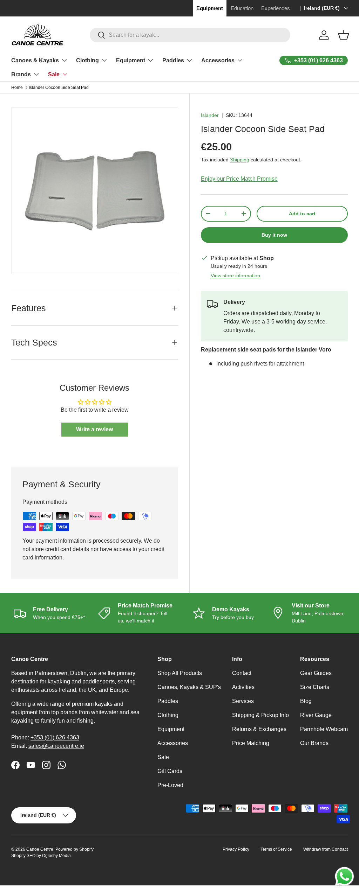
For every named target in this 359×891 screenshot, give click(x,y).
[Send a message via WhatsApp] (344, 876)
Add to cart (302, 213)
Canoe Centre (39, 849)
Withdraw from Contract (325, 849)
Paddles (167, 701)
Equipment (170, 729)
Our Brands (314, 743)
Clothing (167, 715)
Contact (241, 673)
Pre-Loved (170, 785)
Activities (243, 687)
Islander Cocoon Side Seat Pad (59, 87)
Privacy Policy (236, 849)
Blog (306, 701)
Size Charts (314, 687)
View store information (235, 275)
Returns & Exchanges (259, 729)
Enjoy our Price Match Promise (239, 179)
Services (243, 701)
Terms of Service (276, 849)
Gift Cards (169, 771)
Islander (210, 115)
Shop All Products (179, 673)
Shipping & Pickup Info (260, 715)
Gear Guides (316, 673)
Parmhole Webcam (324, 729)
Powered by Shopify (74, 849)
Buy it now (274, 235)
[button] (343, 35)
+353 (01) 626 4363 (55, 737)
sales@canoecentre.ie (56, 746)
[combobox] (190, 35)
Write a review (94, 429)
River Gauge (316, 715)
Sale (163, 757)
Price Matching (250, 743)
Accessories (172, 743)
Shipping (239, 159)
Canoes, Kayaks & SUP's (189, 687)
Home (17, 87)
